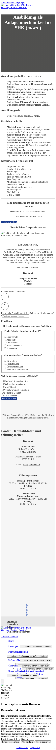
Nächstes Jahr (12, 364)
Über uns (12, 665)
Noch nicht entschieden (17, 369)
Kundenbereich (15, 671)
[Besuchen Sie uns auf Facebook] (28, 610)
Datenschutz (12, 624)
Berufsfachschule (14, 345)
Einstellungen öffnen (10, 742)
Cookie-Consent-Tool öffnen (24, 415)
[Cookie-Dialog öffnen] (2, 681)
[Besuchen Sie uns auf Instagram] (28, 615)
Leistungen (13, 646)
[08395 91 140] (28, 605)
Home (11, 641)
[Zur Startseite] (17, 7)
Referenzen (13, 660)
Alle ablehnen (27, 742)
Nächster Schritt (9, 398)
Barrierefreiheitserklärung (18, 632)
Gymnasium (12, 342)
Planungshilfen (15, 652)
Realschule (11, 340)
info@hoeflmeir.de (31, 464)
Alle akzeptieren (43, 742)
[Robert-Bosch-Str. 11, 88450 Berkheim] (28, 612)
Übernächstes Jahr (14, 366)
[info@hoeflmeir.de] (28, 607)
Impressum (12, 621)
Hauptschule (12, 337)
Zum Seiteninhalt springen (13, 2)
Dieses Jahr (11, 361)
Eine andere (11, 348)
